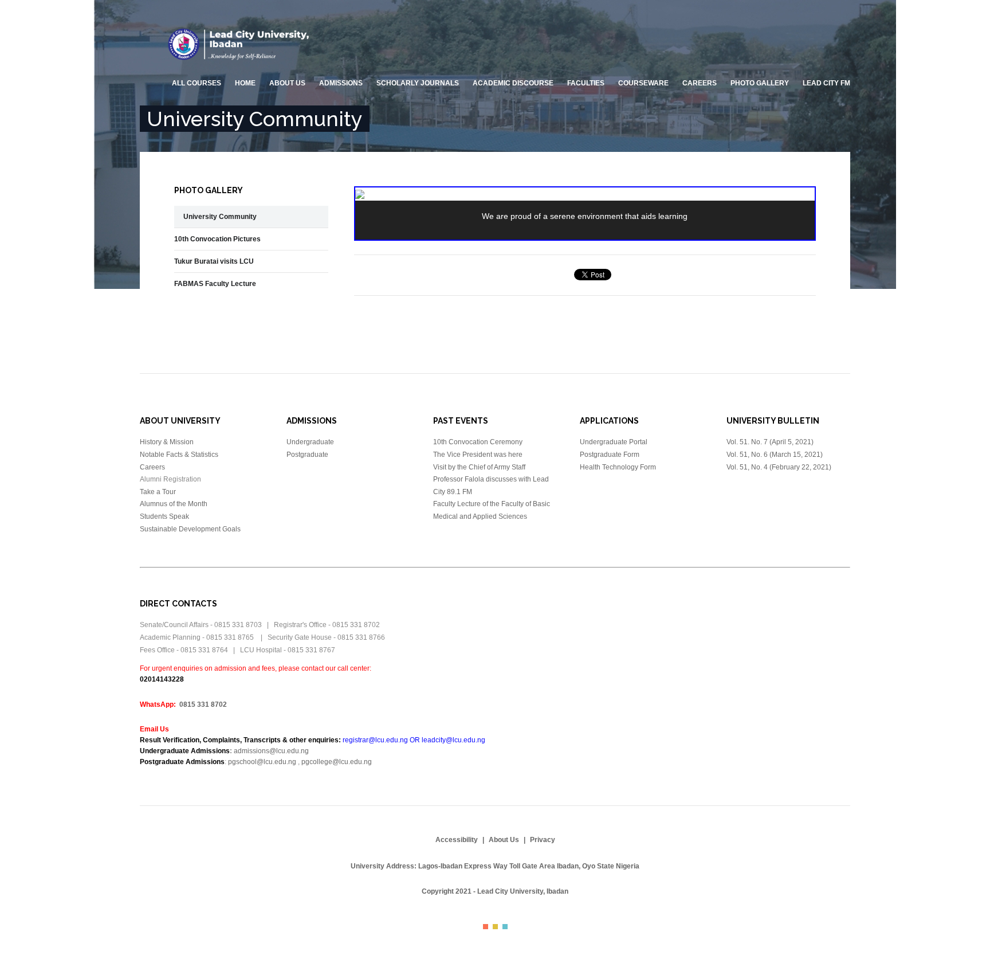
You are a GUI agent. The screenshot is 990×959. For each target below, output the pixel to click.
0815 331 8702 (203, 704)
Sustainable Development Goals (190, 529)
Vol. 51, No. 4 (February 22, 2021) (778, 467)
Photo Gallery (759, 83)
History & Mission (167, 442)
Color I (485, 926)
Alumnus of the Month (173, 504)
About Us (504, 840)
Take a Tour (158, 492)
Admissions (341, 83)
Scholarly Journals (417, 83)
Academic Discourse (513, 83)
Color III (505, 926)
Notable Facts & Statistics (179, 455)
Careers (699, 83)
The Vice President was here (477, 455)
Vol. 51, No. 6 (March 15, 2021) (774, 455)
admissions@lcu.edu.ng (271, 751)
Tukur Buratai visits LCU (214, 261)
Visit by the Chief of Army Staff (479, 467)
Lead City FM (826, 83)
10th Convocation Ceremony (477, 442)
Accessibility (456, 840)
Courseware (643, 83)
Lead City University (241, 44)
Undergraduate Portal (613, 442)
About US (287, 83)
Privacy (542, 840)
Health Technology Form (618, 467)
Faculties (585, 83)
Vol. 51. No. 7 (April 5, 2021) (770, 442)
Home (245, 83)
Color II (495, 926)
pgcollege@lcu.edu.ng (336, 762)
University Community (220, 217)
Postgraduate (307, 455)
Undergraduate (310, 442)
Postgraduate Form (609, 455)
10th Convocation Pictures (217, 239)
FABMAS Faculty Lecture (215, 284)
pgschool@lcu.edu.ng (262, 762)
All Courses (196, 83)
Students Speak (164, 516)
